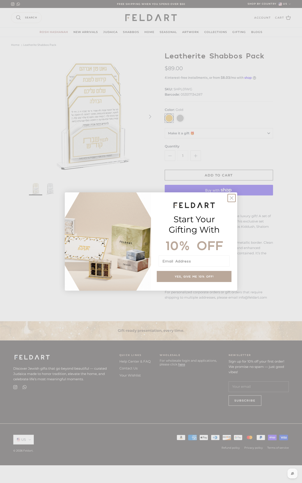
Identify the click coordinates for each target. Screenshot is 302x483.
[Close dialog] (231, 198)
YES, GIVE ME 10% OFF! (194, 276)
